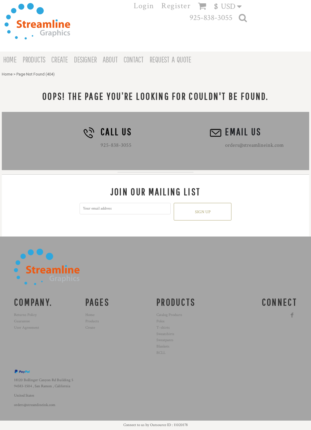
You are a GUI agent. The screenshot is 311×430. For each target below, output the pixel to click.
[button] (230, 6)
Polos (160, 321)
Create (90, 327)
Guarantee (22, 321)
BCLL (161, 352)
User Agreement (26, 327)
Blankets (162, 346)
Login (144, 6)
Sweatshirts (165, 334)
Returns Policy (25, 314)
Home (7, 74)
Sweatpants (164, 340)
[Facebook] (292, 315)
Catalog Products (169, 314)
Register (176, 6)
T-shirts (163, 327)
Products (92, 321)
